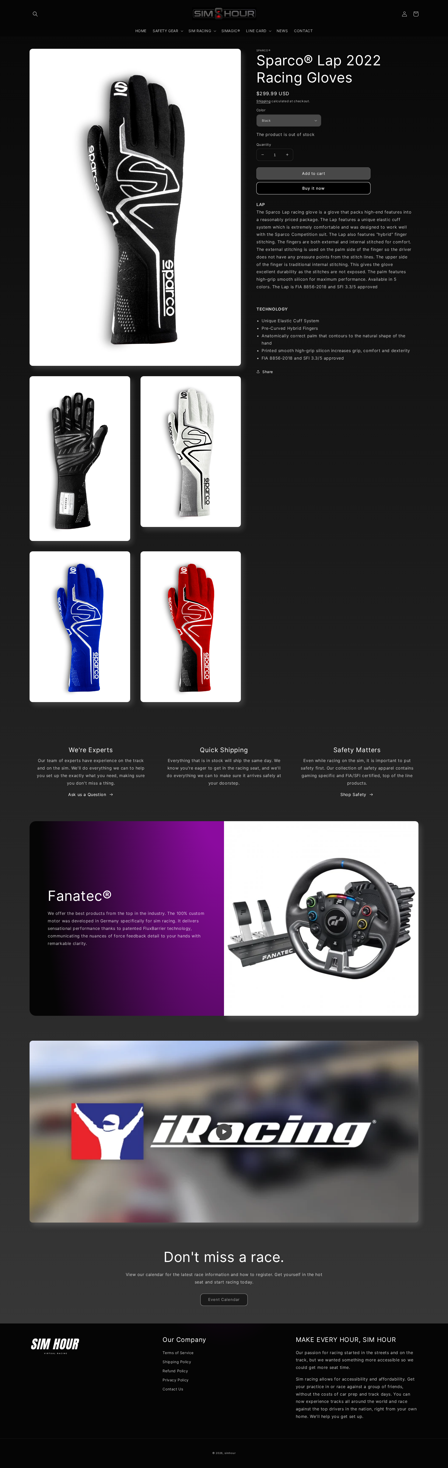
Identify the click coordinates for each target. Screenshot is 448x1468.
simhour (230, 1453)
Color (260, 110)
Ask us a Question (87, 794)
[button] (35, 14)
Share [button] (267, 371)
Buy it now (313, 188)
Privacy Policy (175, 1380)
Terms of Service (178, 1352)
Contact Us (173, 1389)
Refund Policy (175, 1371)
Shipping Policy (177, 1362)
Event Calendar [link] (224, 1299)
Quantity (263, 144)
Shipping (263, 101)
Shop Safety (353, 794)
